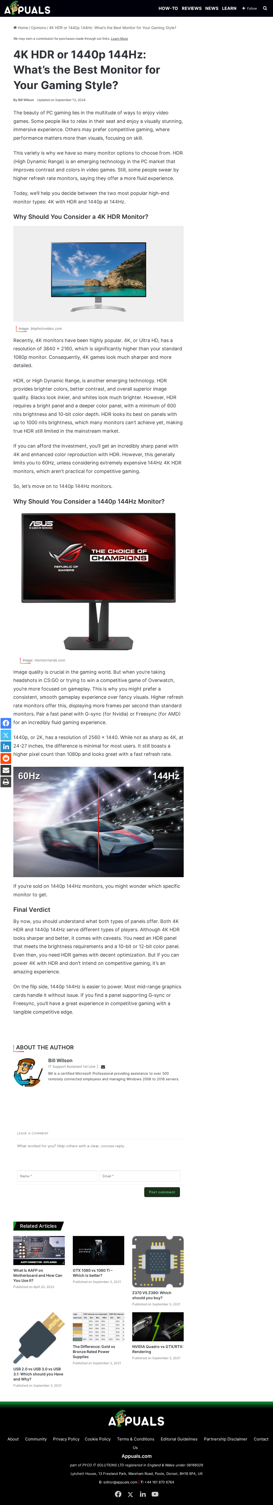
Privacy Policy (66, 1439)
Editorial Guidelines (179, 1439)
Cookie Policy (98, 1439)
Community (36, 1439)
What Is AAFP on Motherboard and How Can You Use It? (37, 1275)
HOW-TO (168, 8)
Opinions (38, 27)
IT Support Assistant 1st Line (71, 1066)
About (13, 1439)
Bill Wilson (23, 100)
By (15, 100)
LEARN (229, 8)
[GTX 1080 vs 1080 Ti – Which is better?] (98, 1250)
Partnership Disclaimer (225, 1439)
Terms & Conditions (135, 1439)
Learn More (119, 39)
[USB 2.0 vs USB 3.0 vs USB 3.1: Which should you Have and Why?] (39, 1338)
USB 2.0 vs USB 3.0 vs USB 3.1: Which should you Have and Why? (38, 1374)
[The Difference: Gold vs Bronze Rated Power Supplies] (98, 1326)
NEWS (211, 8)
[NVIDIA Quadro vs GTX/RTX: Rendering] (158, 1326)
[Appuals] (27, 8)
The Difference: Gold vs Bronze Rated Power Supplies (94, 1351)
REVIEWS (192, 8)
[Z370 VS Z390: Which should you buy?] (158, 1261)
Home (22, 27)
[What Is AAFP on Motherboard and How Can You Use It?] (39, 1250)
